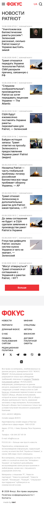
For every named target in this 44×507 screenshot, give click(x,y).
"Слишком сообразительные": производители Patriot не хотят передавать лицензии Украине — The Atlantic (15, 94)
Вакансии (29, 334)
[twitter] (11, 355)
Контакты (6, 498)
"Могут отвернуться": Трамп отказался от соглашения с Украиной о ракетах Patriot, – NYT (15, 272)
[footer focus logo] (13, 313)
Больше (22, 287)
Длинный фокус (11, 329)
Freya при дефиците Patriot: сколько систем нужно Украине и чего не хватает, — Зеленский (14, 248)
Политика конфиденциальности (17, 495)
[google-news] (39, 355)
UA (35, 4)
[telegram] (18, 355)
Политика (23, 137)
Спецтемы (29, 325)
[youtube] (25, 355)
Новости (7, 320)
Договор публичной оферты (30, 341)
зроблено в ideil (9, 502)
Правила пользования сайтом (9, 341)
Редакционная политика (10, 349)
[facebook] (4, 355)
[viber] (32, 355)
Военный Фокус (25, 26)
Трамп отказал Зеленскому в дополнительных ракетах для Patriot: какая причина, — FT (14, 202)
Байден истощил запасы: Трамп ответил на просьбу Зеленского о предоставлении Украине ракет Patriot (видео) (15, 148)
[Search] (40, 4)
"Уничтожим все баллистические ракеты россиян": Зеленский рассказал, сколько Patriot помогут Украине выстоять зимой (13, 39)
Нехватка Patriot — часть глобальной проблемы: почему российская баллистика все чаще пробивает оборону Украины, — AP (15, 176)
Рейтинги (7, 325)
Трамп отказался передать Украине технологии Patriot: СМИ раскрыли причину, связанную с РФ (15, 68)
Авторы (28, 329)
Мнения (28, 320)
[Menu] (3, 4)
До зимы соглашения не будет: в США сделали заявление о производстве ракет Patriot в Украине (14, 224)
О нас (5, 334)
